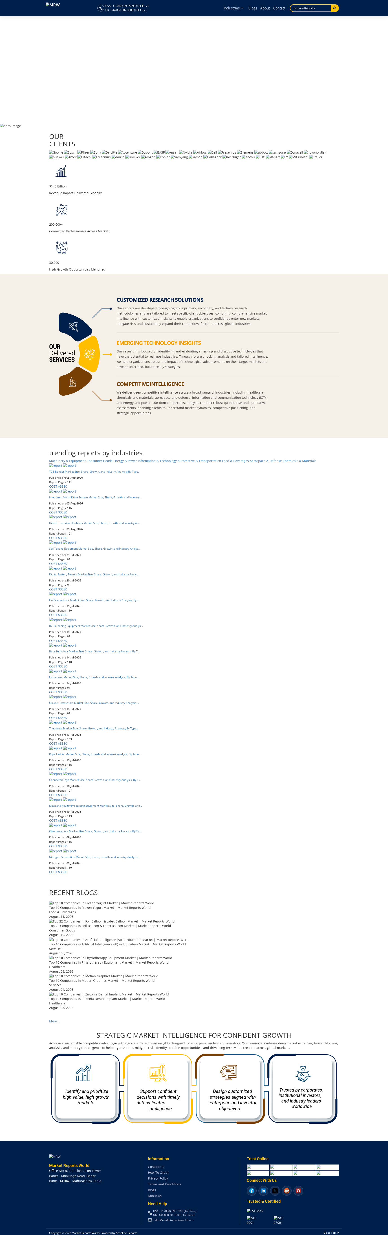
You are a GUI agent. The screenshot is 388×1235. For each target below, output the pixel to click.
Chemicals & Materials (299, 461)
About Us (155, 1196)
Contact (279, 8)
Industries (232, 8)
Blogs (252, 8)
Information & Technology (158, 461)
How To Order (158, 1172)
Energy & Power (125, 461)
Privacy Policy (158, 1178)
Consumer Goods (100, 461)
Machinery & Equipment (68, 461)
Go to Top (330, 1232)
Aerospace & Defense (266, 461)
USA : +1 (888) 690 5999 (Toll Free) (127, 6)
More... (54, 1021)
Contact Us (156, 1167)
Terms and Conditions (164, 1184)
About (265, 8)
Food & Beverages (236, 461)
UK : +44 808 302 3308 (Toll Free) (126, 10)
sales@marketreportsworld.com (173, 1220)
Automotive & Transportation (200, 461)
